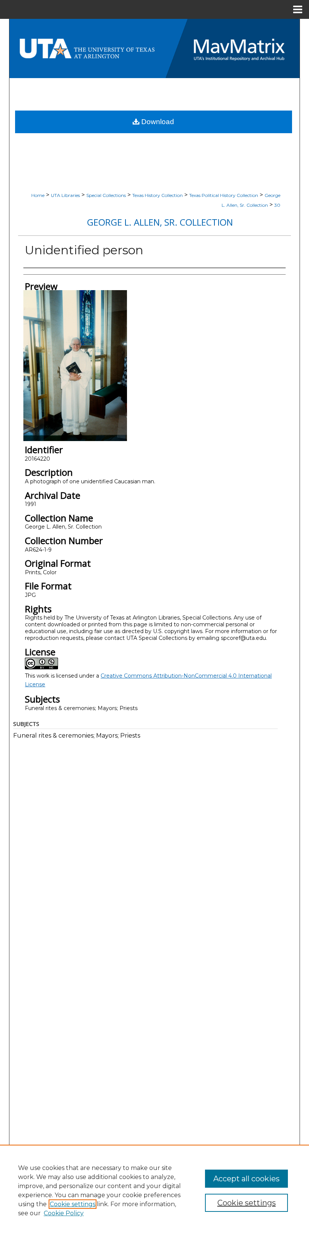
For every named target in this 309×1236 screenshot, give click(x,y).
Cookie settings (72, 1204)
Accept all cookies (246, 1178)
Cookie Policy (64, 1213)
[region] (154, 1190)
